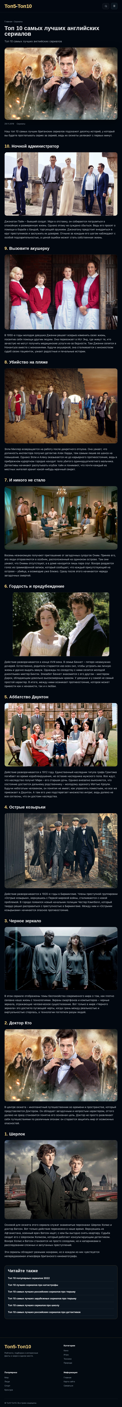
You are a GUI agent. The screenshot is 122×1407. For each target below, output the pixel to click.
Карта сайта (69, 1381)
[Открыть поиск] (105, 6)
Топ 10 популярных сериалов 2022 (29, 1278)
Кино (66, 1350)
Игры (66, 1354)
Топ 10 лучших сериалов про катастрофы (33, 1284)
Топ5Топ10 (18, 6)
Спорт (7, 1385)
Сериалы (18, 21)
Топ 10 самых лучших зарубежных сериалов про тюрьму (42, 1298)
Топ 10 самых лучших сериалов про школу (33, 1305)
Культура (8, 1390)
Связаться (68, 1385)
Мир (6, 1377)
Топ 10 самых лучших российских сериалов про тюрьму (41, 1291)
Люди (7, 1381)
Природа (68, 1363)
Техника (67, 1359)
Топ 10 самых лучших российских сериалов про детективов (44, 1312)
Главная (8, 21)
